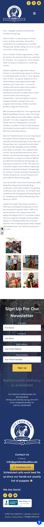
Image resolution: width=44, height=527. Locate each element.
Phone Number (22, 355)
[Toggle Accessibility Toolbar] (39, 522)
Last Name (22, 334)
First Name (22, 323)
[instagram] (34, 3)
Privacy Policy (17, 517)
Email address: (22, 344)
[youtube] (39, 3)
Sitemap (27, 514)
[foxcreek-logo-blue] (14, 6)
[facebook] (29, 3)
